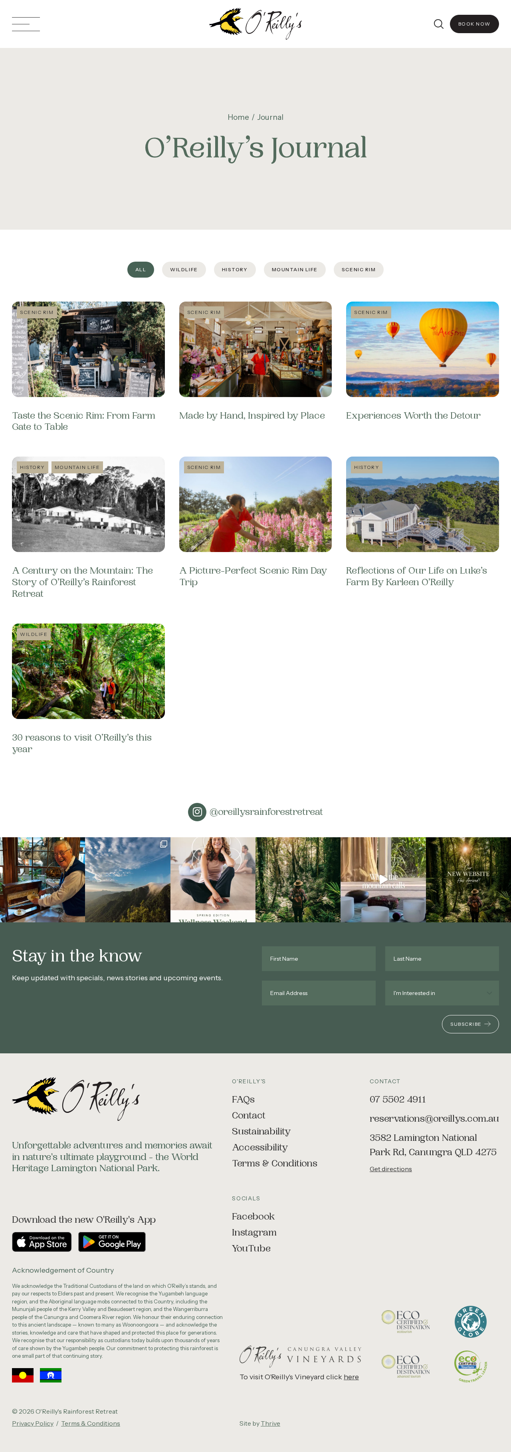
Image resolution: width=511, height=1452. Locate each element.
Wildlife (184, 269)
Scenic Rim (359, 269)
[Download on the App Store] (42, 1242)
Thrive (270, 1423)
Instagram (254, 1232)
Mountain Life (295, 269)
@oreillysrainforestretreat (266, 812)
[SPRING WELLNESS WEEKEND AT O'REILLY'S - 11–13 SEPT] (383, 879)
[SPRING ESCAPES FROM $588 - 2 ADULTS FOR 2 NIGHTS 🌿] (298, 879)
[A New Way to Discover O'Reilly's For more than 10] (468, 879)
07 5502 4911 (398, 1099)
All (141, 269)
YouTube (251, 1248)
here (351, 1377)
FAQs (243, 1099)
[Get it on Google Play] (112, 1242)
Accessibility (260, 1147)
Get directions (391, 1169)
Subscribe (466, 1024)
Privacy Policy (32, 1423)
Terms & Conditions (274, 1163)
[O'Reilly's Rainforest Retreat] (255, 24)
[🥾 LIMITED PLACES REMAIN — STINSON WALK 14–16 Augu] (127, 879)
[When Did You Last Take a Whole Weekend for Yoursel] (213, 879)
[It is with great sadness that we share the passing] (42, 879)
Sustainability (261, 1131)
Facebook (253, 1216)
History (235, 269)
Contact (248, 1115)
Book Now (474, 24)
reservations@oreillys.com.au (434, 1118)
